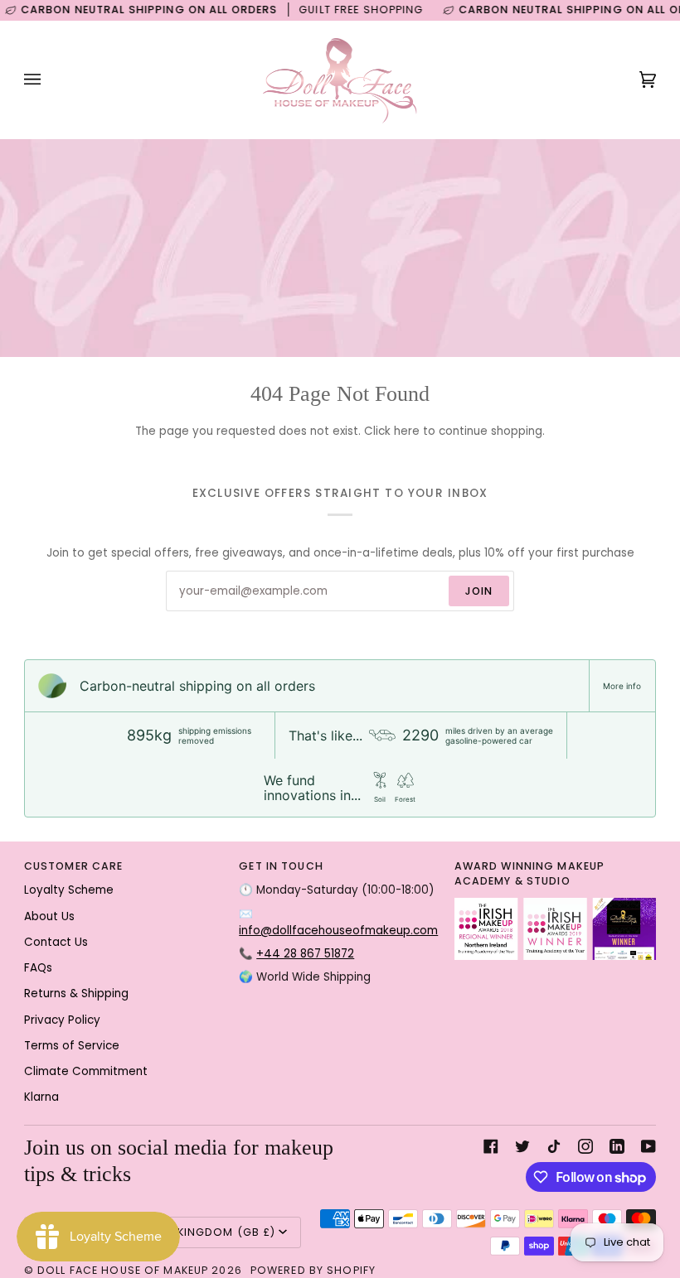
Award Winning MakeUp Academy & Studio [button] (529, 874)
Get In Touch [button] (281, 866)
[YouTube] (648, 1146)
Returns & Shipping (76, 993)
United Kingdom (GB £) (205, 1232)
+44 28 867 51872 (305, 954)
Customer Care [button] (74, 866)
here (407, 431)
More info (622, 686)
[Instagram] (585, 1146)
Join (479, 591)
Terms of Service (71, 1046)
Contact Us (56, 942)
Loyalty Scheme (69, 890)
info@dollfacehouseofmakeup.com (338, 930)
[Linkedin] (617, 1146)
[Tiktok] (553, 1146)
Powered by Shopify (313, 1270)
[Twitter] (522, 1146)
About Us (49, 916)
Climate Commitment (86, 1071)
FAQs (38, 968)
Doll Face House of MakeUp (122, 1270)
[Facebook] (490, 1146)
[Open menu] (49, 79)
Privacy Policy (62, 1020)
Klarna (41, 1097)
